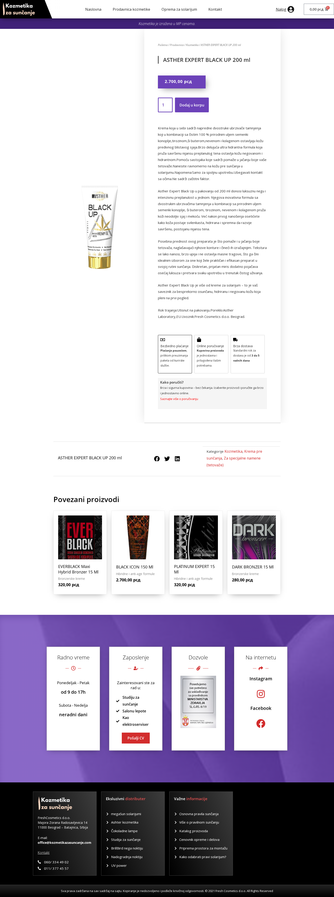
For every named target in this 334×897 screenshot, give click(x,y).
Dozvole (198, 657)
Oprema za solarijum (179, 9)
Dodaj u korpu (191, 105)
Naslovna (93, 9)
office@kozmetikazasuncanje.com (64, 842)
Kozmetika (192, 45)
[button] (157, 459)
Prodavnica (177, 45)
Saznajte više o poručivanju (179, 399)
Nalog (281, 9)
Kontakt (215, 9)
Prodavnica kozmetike (131, 9)
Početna (163, 45)
